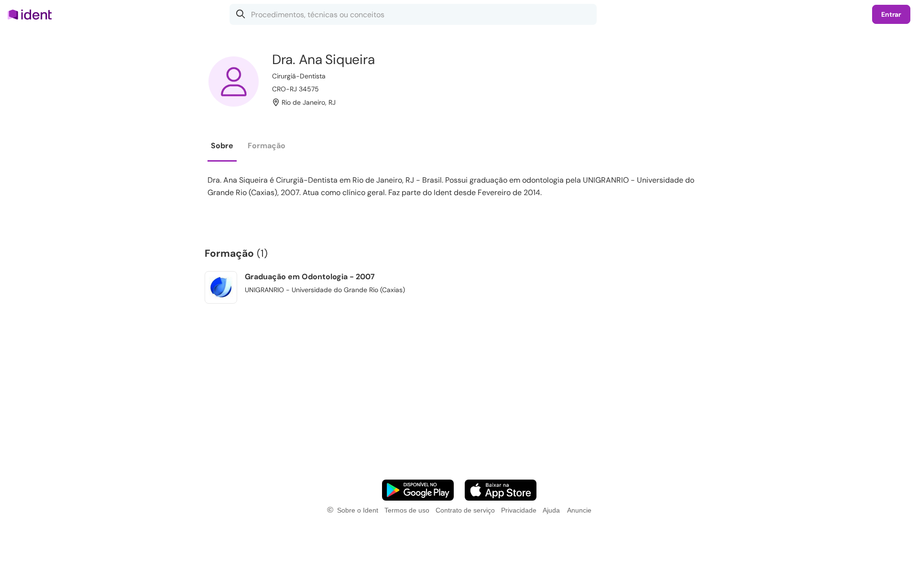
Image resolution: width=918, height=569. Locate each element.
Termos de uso (406, 510)
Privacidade (518, 510)
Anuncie (579, 510)
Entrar (891, 14)
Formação (266, 146)
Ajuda (551, 510)
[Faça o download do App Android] (418, 490)
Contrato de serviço (465, 510)
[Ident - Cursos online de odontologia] (33, 14)
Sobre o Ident (357, 510)
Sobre (222, 146)
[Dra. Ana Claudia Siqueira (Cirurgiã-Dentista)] (233, 81)
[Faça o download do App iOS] (500, 490)
